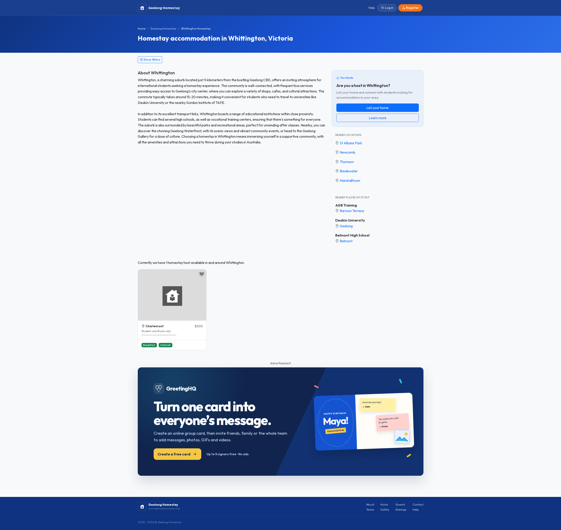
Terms (370, 509)
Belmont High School (352, 235)
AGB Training (346, 205)
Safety (384, 509)
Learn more (377, 118)
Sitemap (400, 509)
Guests (400, 504)
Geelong (346, 226)
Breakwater (349, 171)
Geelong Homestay (163, 28)
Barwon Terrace (352, 211)
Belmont (346, 241)
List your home (377, 107)
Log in (389, 8)
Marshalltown (350, 180)
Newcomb (347, 152)
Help (416, 509)
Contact (418, 504)
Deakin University (350, 220)
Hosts (384, 504)
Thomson (347, 162)
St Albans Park (351, 143)
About (370, 504)
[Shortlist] (201, 274)
